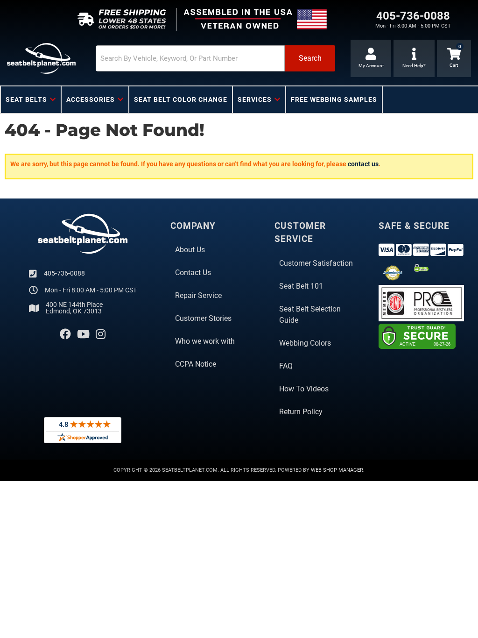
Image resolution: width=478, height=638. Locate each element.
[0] (454, 58)
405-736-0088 (64, 273)
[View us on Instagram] (100, 334)
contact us (363, 164)
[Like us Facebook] (65, 334)
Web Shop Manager (337, 470)
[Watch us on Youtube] (83, 334)
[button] (215, 58)
